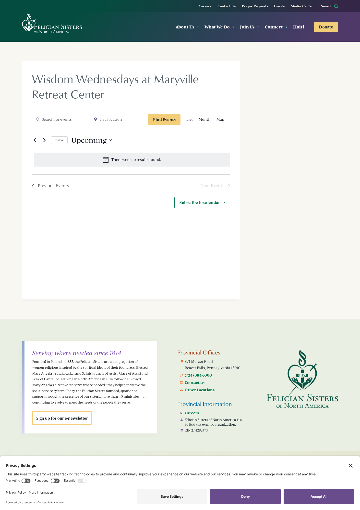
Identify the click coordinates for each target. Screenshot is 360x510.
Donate (326, 27)
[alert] (132, 160)
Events (279, 5)
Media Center (302, 5)
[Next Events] (44, 140)
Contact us (194, 382)
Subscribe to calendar (200, 202)
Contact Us (226, 5)
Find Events (164, 119)
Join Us (247, 27)
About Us (185, 27)
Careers (205, 5)
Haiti (298, 27)
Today (59, 140)
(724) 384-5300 (198, 375)
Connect (274, 27)
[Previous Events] (35, 140)
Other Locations (200, 389)
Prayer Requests (255, 5)
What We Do (217, 27)
